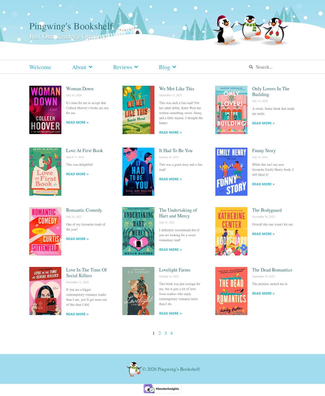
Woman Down (80, 88)
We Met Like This (176, 88)
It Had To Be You (175, 150)
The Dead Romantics (272, 269)
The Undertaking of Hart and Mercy (178, 213)
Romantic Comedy (84, 210)
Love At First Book (84, 150)
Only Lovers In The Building (271, 91)
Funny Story (264, 150)
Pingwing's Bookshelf (71, 25)
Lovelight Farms (175, 269)
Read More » (77, 122)
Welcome (40, 67)
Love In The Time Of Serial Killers (86, 272)
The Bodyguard (267, 210)
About (79, 67)
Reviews (122, 67)
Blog (164, 67)
